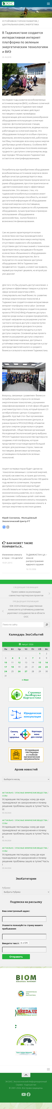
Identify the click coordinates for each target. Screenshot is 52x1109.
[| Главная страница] (10, 3)
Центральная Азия (13, 24)
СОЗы (4, 796)
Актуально (7, 793)
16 (46, 662)
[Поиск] (47, 624)
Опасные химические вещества (31, 793)
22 (39, 667)
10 (5, 662)
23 (46, 667)
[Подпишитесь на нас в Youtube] (23, 1101)
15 (39, 662)
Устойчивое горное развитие (19, 21)
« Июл (25, 680)
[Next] (31, 995)
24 (5, 671)
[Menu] (48, 3)
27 (26, 671)
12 (19, 662)
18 (12, 667)
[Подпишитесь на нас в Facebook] (29, 1101)
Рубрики (6, 888)
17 (5, 667)
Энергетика (32, 24)
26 (19, 671)
